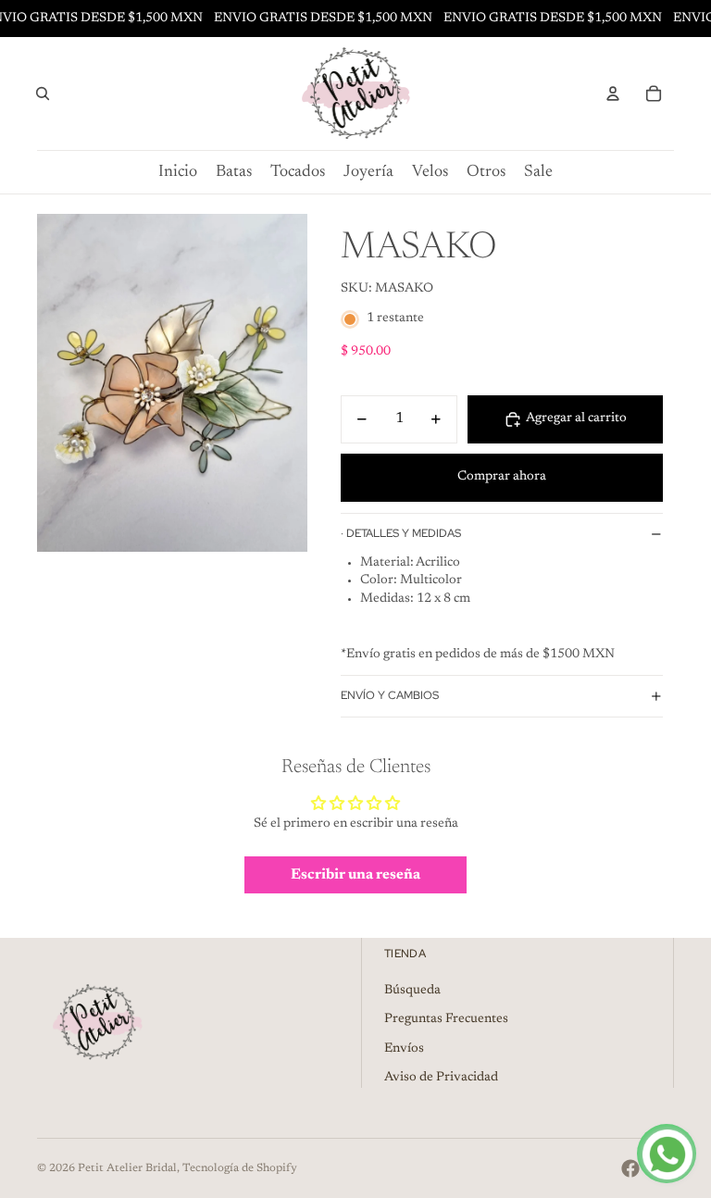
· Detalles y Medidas (401, 533)
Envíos (404, 1048)
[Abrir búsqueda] (42, 93)
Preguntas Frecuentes (446, 1019)
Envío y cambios (390, 695)
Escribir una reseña (355, 874)
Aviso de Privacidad (441, 1077)
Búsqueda (412, 990)
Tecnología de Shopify (239, 1168)
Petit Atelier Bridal (127, 1168)
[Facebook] (630, 1168)
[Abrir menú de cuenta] (612, 93)
